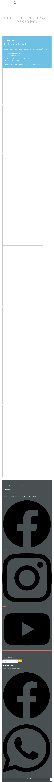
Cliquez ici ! (7, 489)
